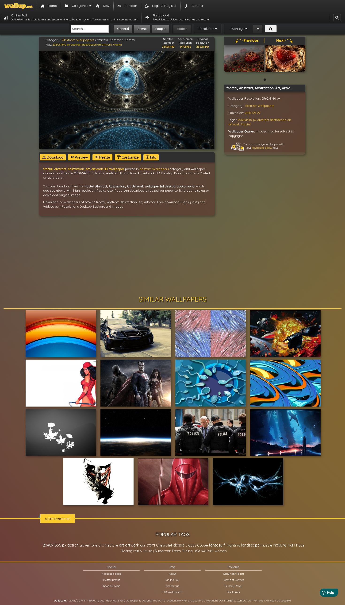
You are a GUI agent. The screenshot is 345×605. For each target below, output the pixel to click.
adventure (88, 545)
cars (150, 545)
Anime (142, 29)
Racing (126, 551)
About (172, 573)
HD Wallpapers (172, 592)
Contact (242, 600)
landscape (250, 545)
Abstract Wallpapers (78, 40)
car (143, 545)
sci (145, 550)
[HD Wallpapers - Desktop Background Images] (18, 6)
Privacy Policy (233, 586)
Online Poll (172, 580)
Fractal (117, 44)
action (73, 545)
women (221, 551)
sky (151, 551)
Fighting (233, 545)
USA (197, 551)
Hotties (182, 29)
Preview (81, 157)
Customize (130, 157)
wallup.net (60, 600)
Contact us (172, 586)
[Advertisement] (172, 256)
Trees (176, 551)
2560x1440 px (61, 44)
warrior (207, 550)
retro (137, 551)
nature (280, 545)
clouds (191, 545)
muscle (266, 545)
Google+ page (111, 586)
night (291, 545)
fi (224, 545)
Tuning (187, 551)
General (123, 29)
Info (152, 157)
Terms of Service (233, 580)
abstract (76, 44)
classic (179, 545)
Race (300, 545)
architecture (108, 545)
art (99, 44)
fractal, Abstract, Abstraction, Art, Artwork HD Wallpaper (83, 169)
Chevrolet (164, 545)
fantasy (215, 545)
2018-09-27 (253, 113)
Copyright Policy (233, 573)
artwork (107, 44)
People (160, 29)
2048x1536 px (54, 545)
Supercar (163, 550)
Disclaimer (233, 592)
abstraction (89, 44)
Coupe (202, 545)
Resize (104, 157)
